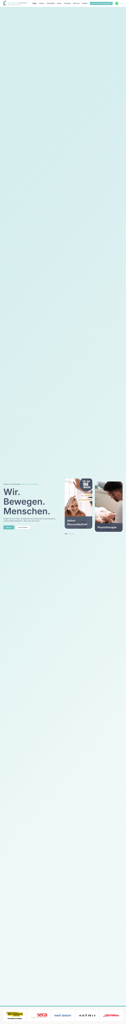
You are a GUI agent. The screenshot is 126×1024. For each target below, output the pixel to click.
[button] (122, 3)
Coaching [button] (67, 3)
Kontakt (84, 3)
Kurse (59, 3)
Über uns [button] (76, 3)
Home (34, 3)
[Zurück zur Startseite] (15, 3)
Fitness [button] (41, 3)
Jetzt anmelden (23, 527)
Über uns (9, 527)
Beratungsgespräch (101, 3)
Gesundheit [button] (51, 3)
